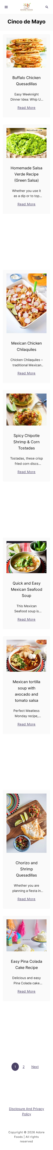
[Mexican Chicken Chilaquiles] (26, 303)
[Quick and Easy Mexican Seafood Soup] (26, 557)
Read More (27, 108)
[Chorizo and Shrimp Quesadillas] (26, 823)
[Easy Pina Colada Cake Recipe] (26, 935)
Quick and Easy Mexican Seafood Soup (26, 589)
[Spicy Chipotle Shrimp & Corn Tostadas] (26, 410)
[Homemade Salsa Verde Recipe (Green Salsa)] (26, 143)
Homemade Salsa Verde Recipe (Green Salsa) (26, 174)
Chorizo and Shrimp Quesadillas (27, 869)
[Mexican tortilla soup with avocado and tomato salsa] (26, 656)
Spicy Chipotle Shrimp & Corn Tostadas (26, 441)
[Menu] (6, 7)
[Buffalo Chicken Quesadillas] (26, 53)
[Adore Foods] (26, 7)
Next (35, 1067)
